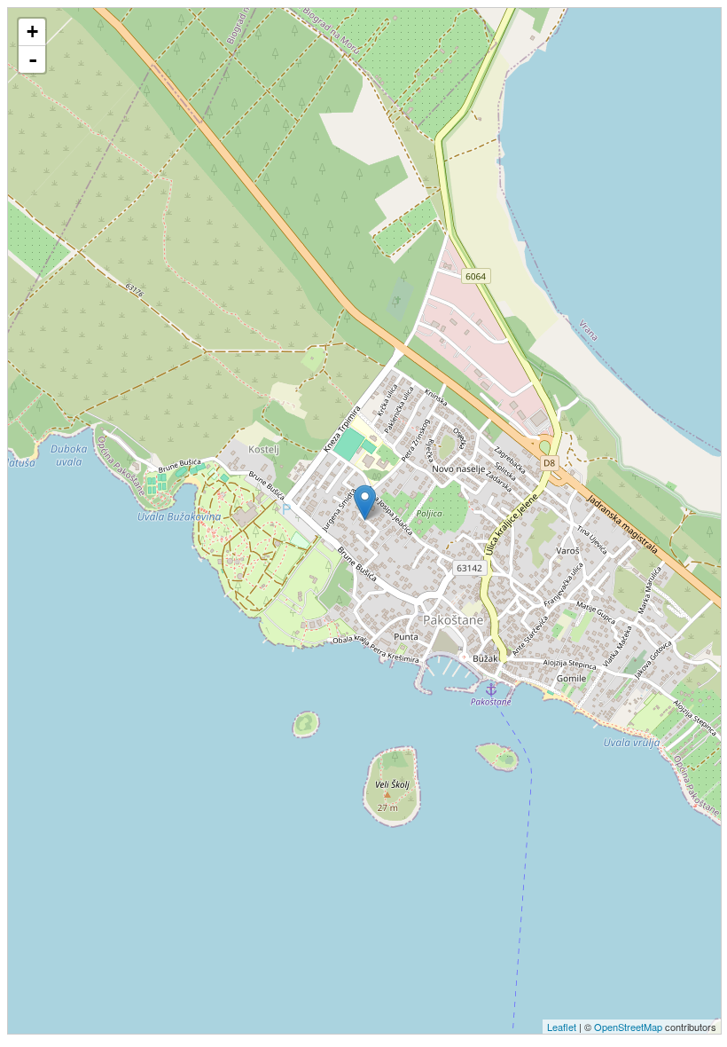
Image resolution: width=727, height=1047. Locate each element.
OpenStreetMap (628, 1026)
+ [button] (32, 31)
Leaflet (561, 1026)
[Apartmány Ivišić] (365, 502)
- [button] (33, 59)
